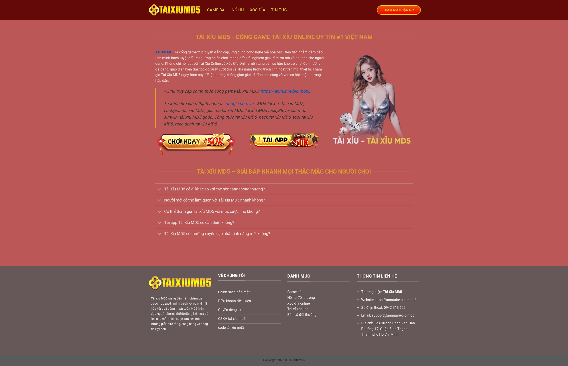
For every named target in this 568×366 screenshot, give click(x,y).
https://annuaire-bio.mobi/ (285, 91)
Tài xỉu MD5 (159, 298)
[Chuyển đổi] (159, 189)
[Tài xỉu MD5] (174, 10)
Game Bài (216, 10)
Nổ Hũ (238, 10)
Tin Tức (279, 10)
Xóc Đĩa (257, 10)
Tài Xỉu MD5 (164, 52)
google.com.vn (239, 103)
